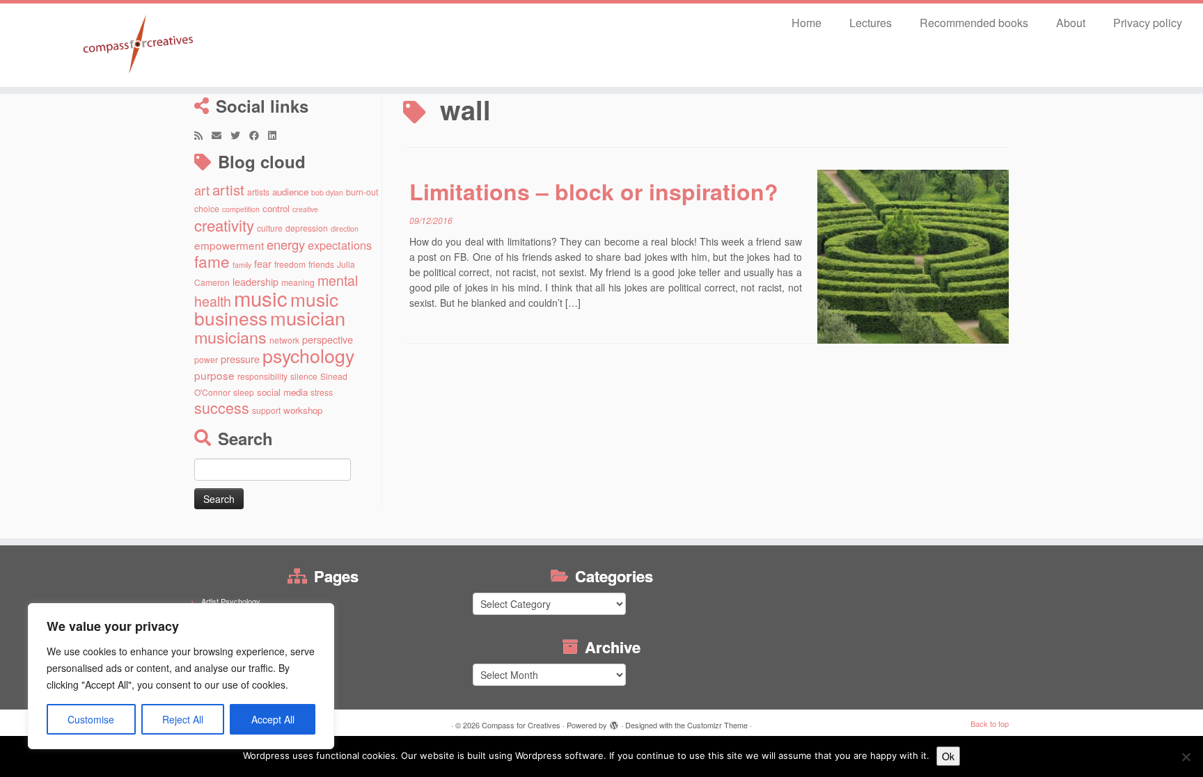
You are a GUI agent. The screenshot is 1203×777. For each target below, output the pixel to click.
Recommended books (974, 23)
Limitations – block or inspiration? (593, 191)
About (1070, 23)
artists (258, 192)
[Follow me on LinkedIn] (276, 135)
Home (806, 23)
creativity (224, 225)
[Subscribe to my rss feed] (203, 135)
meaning (298, 282)
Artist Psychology (230, 601)
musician (307, 317)
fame (212, 261)
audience (290, 191)
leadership (255, 281)
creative (305, 209)
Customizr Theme (717, 724)
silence (303, 376)
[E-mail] (221, 135)
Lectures (870, 23)
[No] (1186, 757)
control (276, 208)
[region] (181, 676)
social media (282, 392)
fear (263, 263)
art (202, 190)
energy (286, 244)
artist (228, 189)
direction (345, 228)
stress (321, 392)
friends (321, 264)
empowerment (229, 245)
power (206, 359)
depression (306, 228)
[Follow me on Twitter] (239, 135)
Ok (948, 756)
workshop (302, 410)
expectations (340, 245)
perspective (327, 339)
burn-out (362, 192)
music (261, 297)
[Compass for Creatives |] (139, 45)
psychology (308, 355)
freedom (290, 264)
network (284, 340)
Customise (91, 719)
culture (270, 228)
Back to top (989, 723)
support (266, 410)
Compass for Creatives (521, 724)
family (242, 264)
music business (266, 308)
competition (241, 209)
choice (206, 208)
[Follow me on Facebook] (258, 135)
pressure (240, 358)
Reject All (182, 719)
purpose (214, 375)
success (221, 407)
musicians (230, 337)
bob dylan (327, 192)
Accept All (272, 719)
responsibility (262, 376)
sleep (243, 392)
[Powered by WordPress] (614, 722)
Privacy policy (1147, 23)
